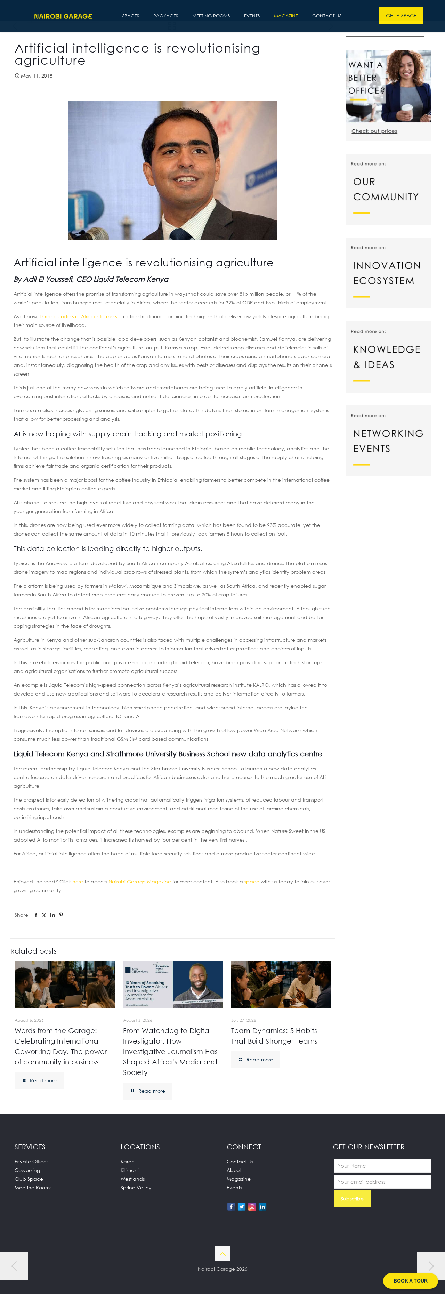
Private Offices (31, 1161)
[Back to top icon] (222, 1253)
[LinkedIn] (262, 1207)
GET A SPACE (401, 15)
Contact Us (240, 1161)
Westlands (133, 1179)
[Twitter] (241, 1207)
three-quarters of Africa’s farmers (78, 316)
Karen (128, 1161)
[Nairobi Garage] (63, 15)
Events (234, 1187)
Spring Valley (136, 1187)
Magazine (239, 1179)
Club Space (29, 1179)
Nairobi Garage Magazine (139, 881)
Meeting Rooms (33, 1187)
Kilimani (130, 1170)
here (77, 881)
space (251, 881)
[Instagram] (252, 1207)
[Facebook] (231, 1207)
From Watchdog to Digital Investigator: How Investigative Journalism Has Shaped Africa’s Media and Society (170, 1051)
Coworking (27, 1170)
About (234, 1170)
